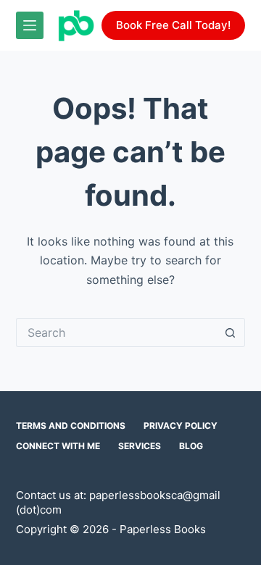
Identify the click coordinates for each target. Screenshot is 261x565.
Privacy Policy (181, 425)
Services (139, 445)
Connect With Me (58, 445)
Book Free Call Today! (173, 25)
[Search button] (230, 332)
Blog (191, 445)
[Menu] (30, 25)
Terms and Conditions (70, 425)
